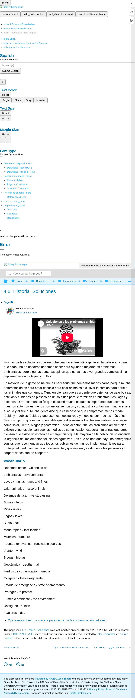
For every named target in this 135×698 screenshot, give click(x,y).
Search (9, 273)
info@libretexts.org (80, 692)
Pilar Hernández (106, 633)
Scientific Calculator (18, 188)
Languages (69, 281)
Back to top (10, 647)
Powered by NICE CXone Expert (53, 678)
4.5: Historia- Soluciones (36, 629)
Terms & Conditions (116, 689)
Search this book (9, 59)
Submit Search (10, 70)
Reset (5, 94)
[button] (12, 213)
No (22, 664)
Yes (10, 664)
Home (20, 281)
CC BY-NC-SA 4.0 (23, 633)
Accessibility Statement (16, 692)
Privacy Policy (96, 689)
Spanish (93, 281)
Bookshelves (43, 281)
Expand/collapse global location (129, 280)
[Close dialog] (2, 249)
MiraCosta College (26, 312)
